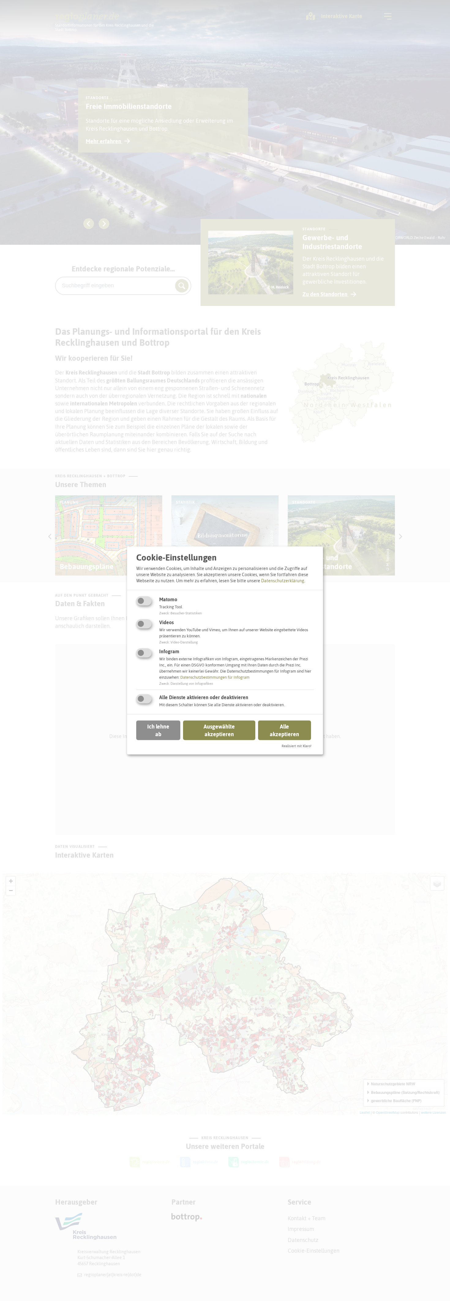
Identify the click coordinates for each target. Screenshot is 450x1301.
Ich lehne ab (158, 730)
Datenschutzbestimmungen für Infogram (214, 677)
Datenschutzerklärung (282, 580)
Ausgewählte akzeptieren (219, 730)
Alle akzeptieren (284, 730)
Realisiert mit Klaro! (296, 746)
